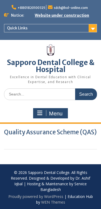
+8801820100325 (31, 8)
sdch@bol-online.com (71, 8)
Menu (55, 114)
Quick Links (17, 28)
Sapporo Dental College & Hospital (50, 66)
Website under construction (62, 15)
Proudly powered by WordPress (35, 196)
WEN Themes (53, 202)
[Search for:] (50, 94)
